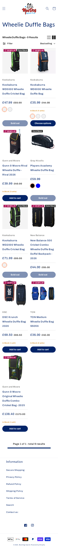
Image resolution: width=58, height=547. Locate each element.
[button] (3, 8)
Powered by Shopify (38, 545)
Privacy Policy (13, 477)
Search (10, 505)
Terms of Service (15, 498)
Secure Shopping (15, 470)
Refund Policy (13, 484)
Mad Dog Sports (24, 545)
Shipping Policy (14, 491)
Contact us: (12, 512)
